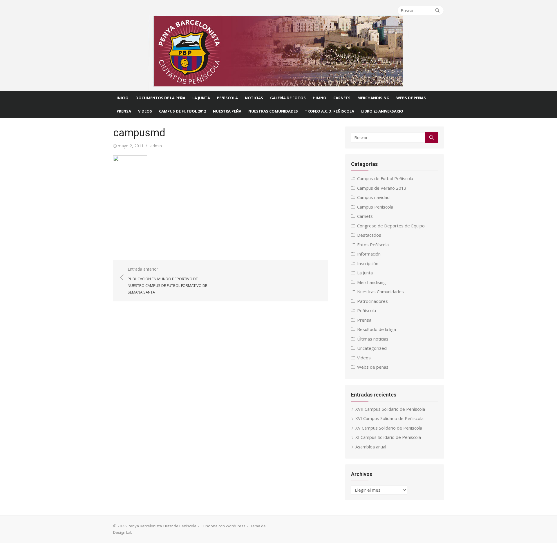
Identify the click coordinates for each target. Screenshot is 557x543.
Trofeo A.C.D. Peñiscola (329, 111)
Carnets (341, 97)
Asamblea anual (370, 447)
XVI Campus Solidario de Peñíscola (389, 418)
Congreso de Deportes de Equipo (391, 226)
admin (156, 146)
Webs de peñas (372, 367)
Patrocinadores (372, 301)
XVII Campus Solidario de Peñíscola (390, 409)
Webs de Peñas (411, 97)
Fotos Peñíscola (373, 244)
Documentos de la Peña (160, 97)
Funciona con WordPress (223, 525)
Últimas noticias (372, 339)
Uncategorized (372, 348)
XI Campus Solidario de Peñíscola (388, 437)
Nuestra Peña (227, 111)
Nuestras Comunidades (380, 291)
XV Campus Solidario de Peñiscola (388, 428)
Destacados (369, 235)
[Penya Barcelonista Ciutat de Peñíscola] (278, 53)
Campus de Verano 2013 (381, 188)
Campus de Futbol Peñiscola (385, 178)
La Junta (201, 97)
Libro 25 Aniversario (382, 111)
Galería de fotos (288, 97)
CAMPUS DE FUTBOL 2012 (182, 111)
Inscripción (367, 263)
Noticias (254, 97)
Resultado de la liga (376, 329)
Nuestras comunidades (273, 111)
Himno (319, 97)
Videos (145, 111)
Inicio (123, 97)
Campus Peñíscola (375, 207)
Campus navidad (373, 197)
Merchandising (373, 97)
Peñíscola (227, 97)
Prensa (124, 111)
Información (369, 254)
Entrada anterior (167, 280)
